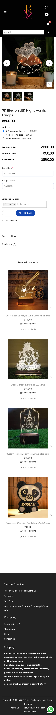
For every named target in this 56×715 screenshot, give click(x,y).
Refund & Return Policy (34, 707)
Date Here (7, 168)
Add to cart (25, 213)
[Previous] (6, 63)
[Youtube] (46, 14)
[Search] (48, 32)
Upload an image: (10, 199)
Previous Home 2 (12, 624)
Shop (6, 634)
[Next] (49, 63)
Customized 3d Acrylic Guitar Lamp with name (28, 315)
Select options (29, 323)
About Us (15, 707)
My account (9, 629)
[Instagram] (46, 7)
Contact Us (9, 639)
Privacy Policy (30, 711)
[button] (5, 12)
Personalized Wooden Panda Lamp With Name (28, 523)
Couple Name (9, 180)
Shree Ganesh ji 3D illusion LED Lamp (28, 384)
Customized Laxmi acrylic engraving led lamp (28, 454)
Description (9, 236)
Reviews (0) (9, 244)
